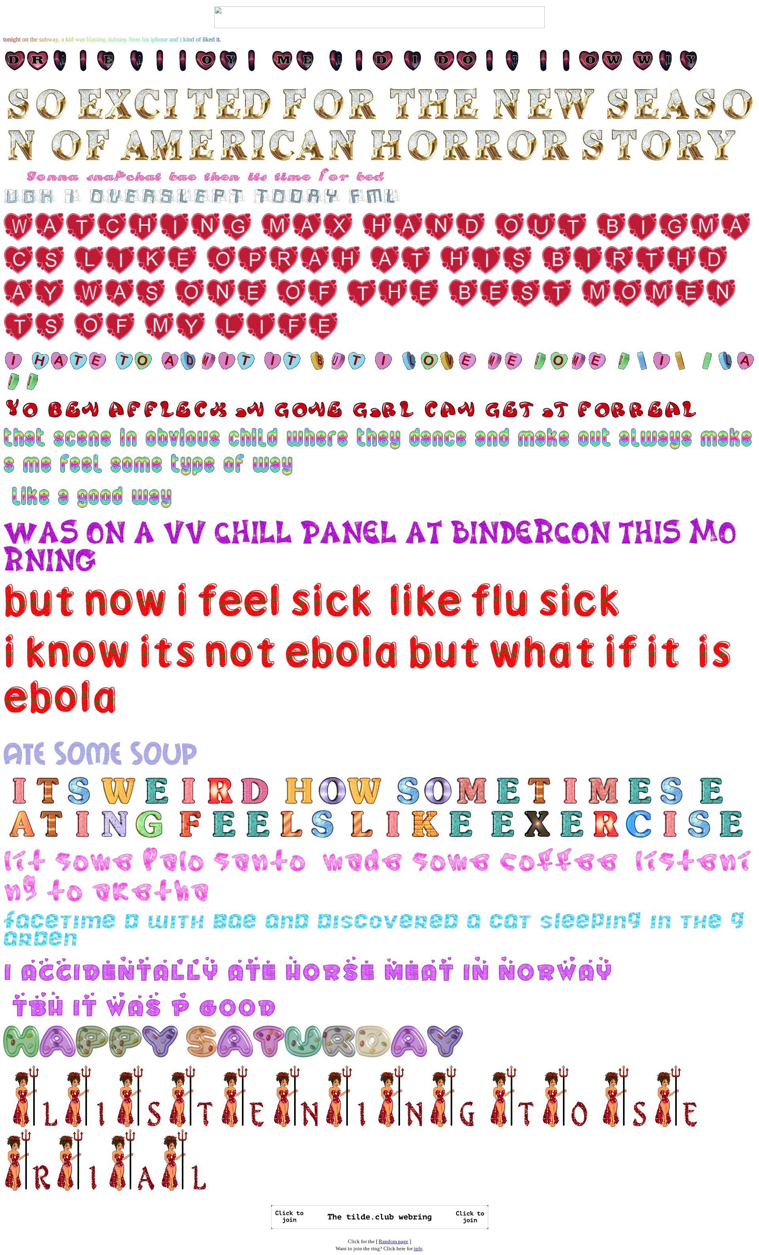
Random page (393, 1241)
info (418, 1248)
